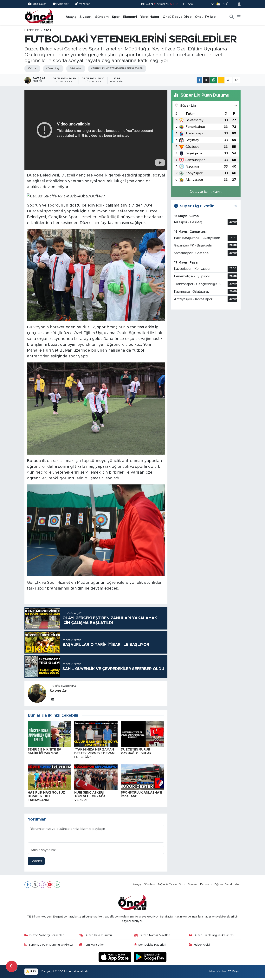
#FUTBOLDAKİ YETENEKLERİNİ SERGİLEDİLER (117, 68)
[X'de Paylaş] (206, 80)
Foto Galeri (39, 4)
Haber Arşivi (202, 944)
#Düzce (31, 68)
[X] (35, 884)
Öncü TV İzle (205, 16)
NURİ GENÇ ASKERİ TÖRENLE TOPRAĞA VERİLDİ (90, 796)
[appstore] (115, 956)
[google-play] (150, 956)
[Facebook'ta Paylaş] (199, 80)
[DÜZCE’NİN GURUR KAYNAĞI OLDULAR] (142, 734)
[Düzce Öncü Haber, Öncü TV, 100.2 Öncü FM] (39, 17)
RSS (33, 971)
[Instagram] (42, 884)
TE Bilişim (234, 971)
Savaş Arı (59, 691)
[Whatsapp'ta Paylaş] (213, 80)
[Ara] (231, 16)
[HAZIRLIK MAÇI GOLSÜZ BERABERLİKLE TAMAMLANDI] (49, 776)
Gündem (102, 16)
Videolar (62, 4)
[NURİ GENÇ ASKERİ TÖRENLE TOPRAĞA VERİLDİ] (96, 776)
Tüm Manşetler (94, 944)
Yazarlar (84, 4)
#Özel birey (53, 68)
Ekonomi (130, 16)
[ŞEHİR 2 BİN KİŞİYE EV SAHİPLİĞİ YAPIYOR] (49, 734)
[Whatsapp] (57, 884)
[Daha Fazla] (221, 80)
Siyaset (86, 16)
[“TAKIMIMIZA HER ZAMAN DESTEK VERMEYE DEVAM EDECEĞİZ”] (96, 734)
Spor (116, 16)
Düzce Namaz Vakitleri (154, 935)
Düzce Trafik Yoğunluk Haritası (214, 935)
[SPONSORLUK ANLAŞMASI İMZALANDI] (142, 776)
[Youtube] (50, 884)
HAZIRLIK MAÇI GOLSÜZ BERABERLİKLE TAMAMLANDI (46, 796)
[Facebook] (27, 884)
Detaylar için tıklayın (206, 191)
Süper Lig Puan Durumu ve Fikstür (51, 944)
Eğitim (219, 884)
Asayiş (71, 16)
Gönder (36, 861)
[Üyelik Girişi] (237, 4)
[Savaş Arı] (37, 693)
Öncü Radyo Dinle (177, 16)
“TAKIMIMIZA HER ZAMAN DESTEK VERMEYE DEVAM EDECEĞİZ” (94, 753)
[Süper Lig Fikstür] (235, 206)
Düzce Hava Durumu (98, 935)
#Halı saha (75, 68)
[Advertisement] (206, 340)
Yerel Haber (149, 16)
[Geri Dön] (11, 966)
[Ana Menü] (239, 16)
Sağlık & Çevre (167, 884)
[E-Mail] (53, 700)
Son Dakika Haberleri (152, 944)
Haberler (31, 30)
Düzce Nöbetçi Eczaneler (46, 935)
